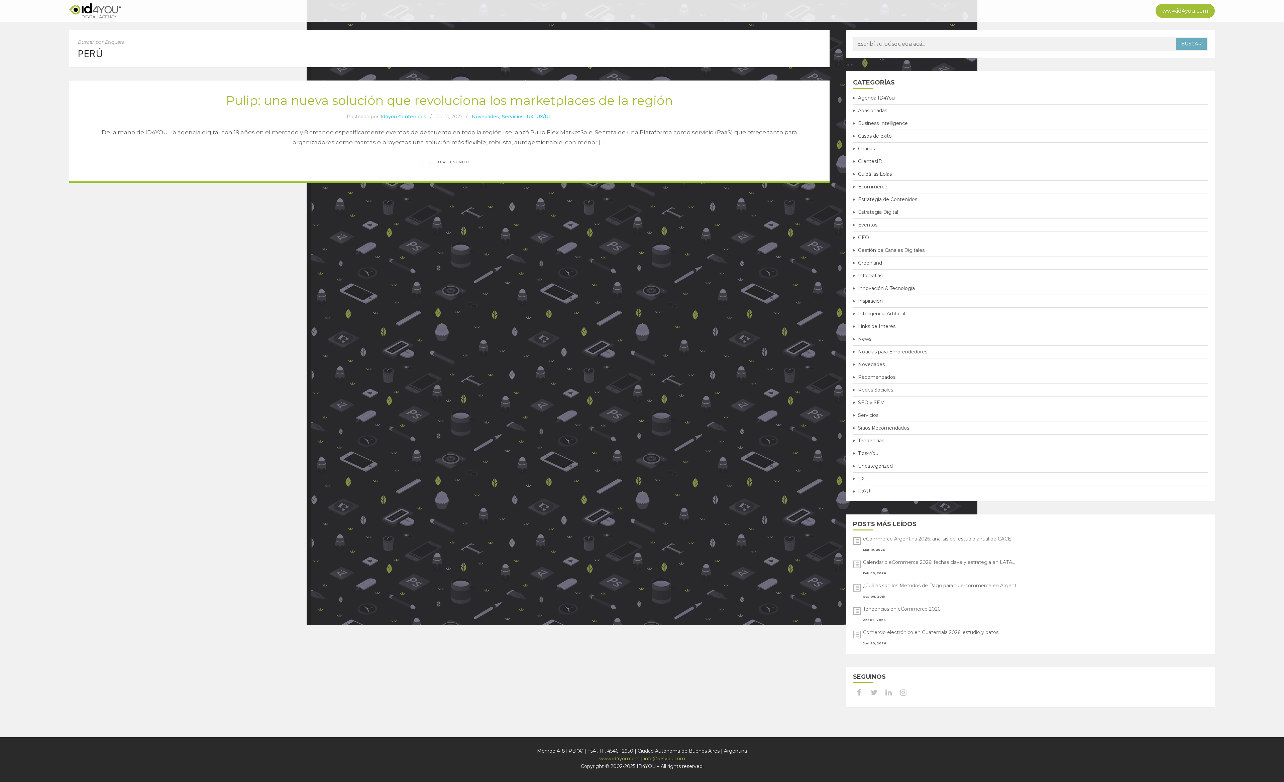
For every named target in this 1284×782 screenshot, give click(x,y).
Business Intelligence (883, 123)
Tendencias (871, 441)
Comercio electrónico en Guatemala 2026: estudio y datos (930, 632)
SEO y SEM (871, 403)
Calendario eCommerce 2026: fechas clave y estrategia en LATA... (939, 562)
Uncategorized (875, 466)
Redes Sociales (875, 390)
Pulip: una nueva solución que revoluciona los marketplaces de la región (449, 100)
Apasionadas (872, 111)
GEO (863, 237)
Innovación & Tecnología (886, 288)
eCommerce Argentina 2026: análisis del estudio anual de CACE (937, 539)
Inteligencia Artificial (881, 314)
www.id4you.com (1185, 11)
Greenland (870, 263)
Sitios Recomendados (883, 428)
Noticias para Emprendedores (892, 352)
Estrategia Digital (878, 212)
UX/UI (543, 117)
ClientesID (870, 161)
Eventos (867, 225)
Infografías (870, 276)
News (864, 339)
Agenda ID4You (876, 98)
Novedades (485, 117)
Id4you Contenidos (403, 117)
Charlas (866, 149)
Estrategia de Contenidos (887, 199)
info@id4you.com (664, 759)
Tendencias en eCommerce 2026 (901, 609)
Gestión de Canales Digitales (891, 250)
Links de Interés (876, 326)
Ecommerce (872, 187)
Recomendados (876, 377)
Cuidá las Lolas (875, 174)
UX (530, 117)
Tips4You (868, 453)
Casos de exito (875, 136)
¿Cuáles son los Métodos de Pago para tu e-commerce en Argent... (941, 586)
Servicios (513, 117)
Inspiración (870, 301)
